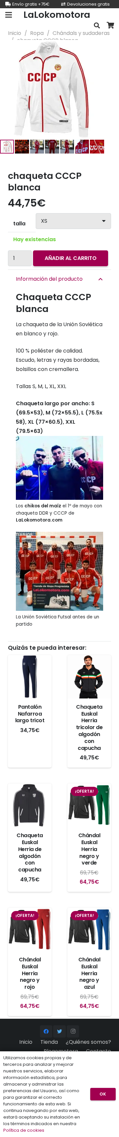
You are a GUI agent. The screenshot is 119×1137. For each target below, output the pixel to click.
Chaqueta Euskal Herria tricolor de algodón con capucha (89, 727)
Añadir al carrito (71, 258)
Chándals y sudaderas (81, 33)
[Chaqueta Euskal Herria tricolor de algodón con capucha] (89, 676)
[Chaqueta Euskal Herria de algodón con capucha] (30, 805)
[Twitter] (59, 1031)
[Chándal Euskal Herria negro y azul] (89, 929)
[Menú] (8, 15)
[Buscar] (96, 25)
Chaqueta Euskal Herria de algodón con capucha (30, 852)
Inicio (14, 33)
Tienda (49, 1042)
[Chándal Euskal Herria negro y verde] (89, 805)
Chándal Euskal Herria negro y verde (89, 849)
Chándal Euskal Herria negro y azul (89, 973)
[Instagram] (73, 1031)
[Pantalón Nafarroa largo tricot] (30, 676)
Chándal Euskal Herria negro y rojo (30, 973)
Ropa (37, 33)
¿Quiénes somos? (88, 1042)
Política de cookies (23, 1130)
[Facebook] (46, 1031)
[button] (108, 50)
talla (19, 223)
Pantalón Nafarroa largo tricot (29, 714)
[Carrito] (110, 25)
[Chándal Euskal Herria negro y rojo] (30, 929)
